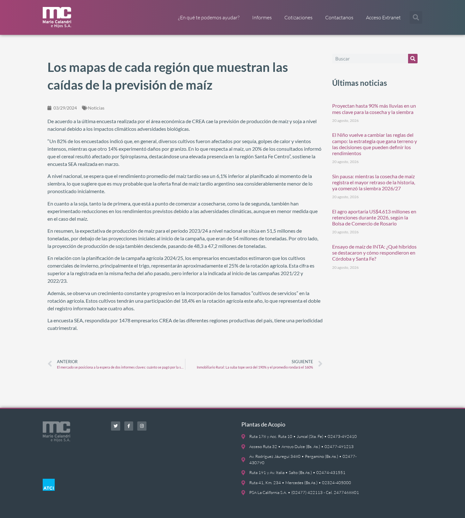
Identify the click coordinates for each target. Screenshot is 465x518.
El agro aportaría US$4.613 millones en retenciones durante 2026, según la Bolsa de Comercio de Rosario (374, 217)
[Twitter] (115, 426)
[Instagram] (141, 426)
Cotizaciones (298, 17)
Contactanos (339, 17)
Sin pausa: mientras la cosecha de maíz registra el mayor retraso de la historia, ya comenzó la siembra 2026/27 (373, 182)
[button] (416, 17)
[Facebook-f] (128, 426)
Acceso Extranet (383, 17)
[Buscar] (413, 58)
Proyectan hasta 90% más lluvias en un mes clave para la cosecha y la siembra (374, 109)
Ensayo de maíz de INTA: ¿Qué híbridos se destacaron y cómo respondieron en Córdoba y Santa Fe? (374, 252)
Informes (262, 17)
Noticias (96, 108)
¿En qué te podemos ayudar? (208, 17)
